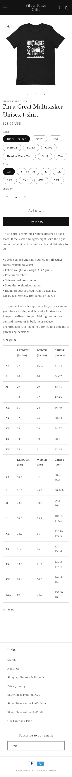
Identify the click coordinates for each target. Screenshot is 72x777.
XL (59, 171)
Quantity (8, 189)
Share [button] (10, 609)
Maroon (12, 147)
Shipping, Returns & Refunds (25, 677)
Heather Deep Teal (19, 156)
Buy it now (36, 221)
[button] (5, 7)
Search (11, 659)
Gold (45, 156)
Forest (31, 147)
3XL (25, 180)
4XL (41, 180)
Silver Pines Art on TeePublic (25, 712)
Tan (60, 156)
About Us (13, 668)
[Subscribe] (60, 745)
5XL (57, 180)
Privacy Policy (16, 686)
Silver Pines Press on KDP (23, 694)
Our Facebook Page (19, 720)
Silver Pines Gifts (30, 770)
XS (9, 171)
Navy (39, 138)
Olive (48, 147)
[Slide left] (28, 94)
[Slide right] (44, 94)
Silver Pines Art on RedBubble (26, 703)
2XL (10, 180)
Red (55, 138)
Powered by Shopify (47, 770)
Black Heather (16, 138)
